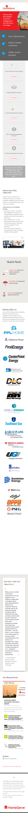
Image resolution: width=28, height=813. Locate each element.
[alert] (14, 759)
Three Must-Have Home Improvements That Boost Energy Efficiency (14, 746)
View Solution (14, 76)
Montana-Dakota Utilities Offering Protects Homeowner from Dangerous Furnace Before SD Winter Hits (13, 727)
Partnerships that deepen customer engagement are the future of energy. (8, 20)
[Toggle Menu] (23, 8)
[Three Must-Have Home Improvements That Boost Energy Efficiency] (6, 745)
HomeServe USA (9, 705)
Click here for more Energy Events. (12, 766)
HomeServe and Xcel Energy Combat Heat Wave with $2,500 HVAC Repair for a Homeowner (15, 737)
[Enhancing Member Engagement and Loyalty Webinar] (14, 691)
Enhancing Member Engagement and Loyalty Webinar (11, 702)
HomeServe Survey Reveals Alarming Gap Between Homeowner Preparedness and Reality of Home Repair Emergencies (13, 717)
